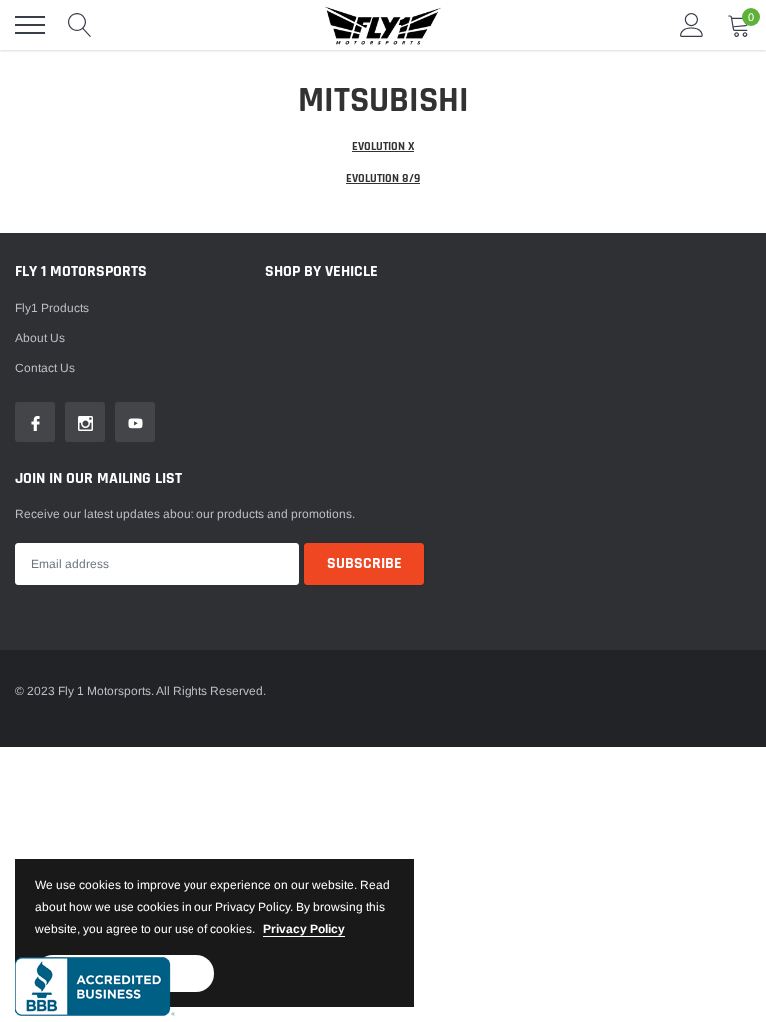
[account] (692, 25)
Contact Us (45, 368)
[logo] (383, 25)
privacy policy (304, 929)
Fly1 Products (52, 308)
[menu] (30, 25)
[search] (80, 25)
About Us (40, 338)
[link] (35, 422)
